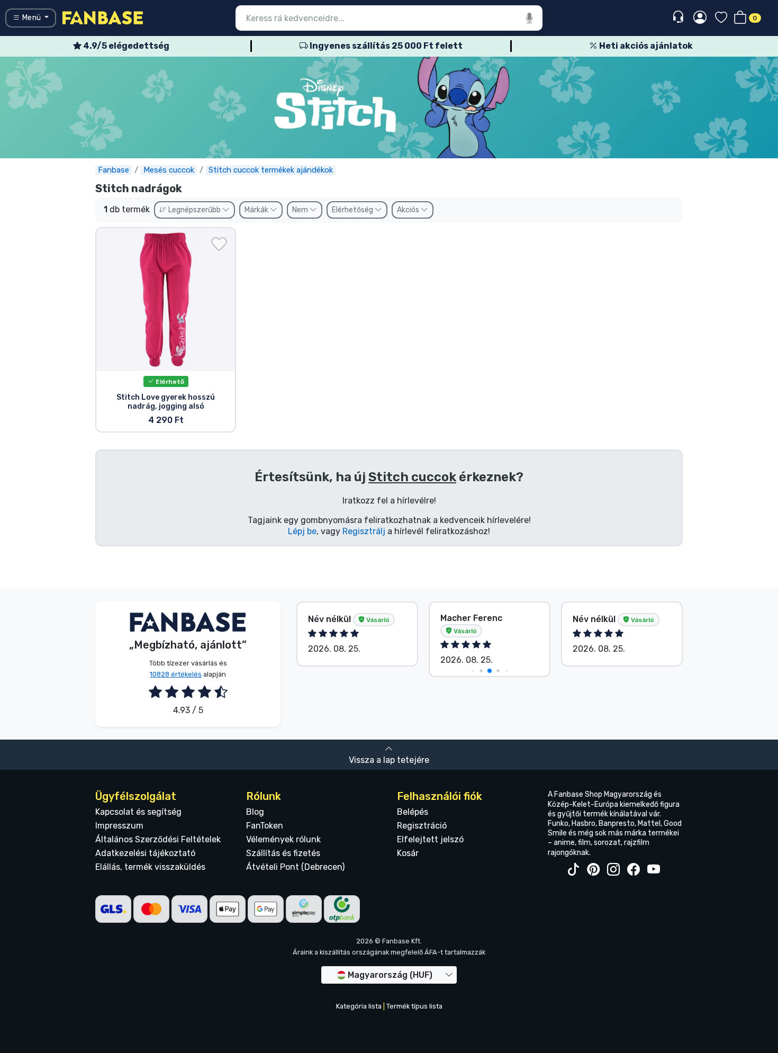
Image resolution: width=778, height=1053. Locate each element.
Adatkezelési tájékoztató (145, 853)
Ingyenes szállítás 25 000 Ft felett (385, 46)
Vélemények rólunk (283, 839)
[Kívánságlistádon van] (219, 244)
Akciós (409, 209)
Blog (255, 812)
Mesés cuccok (168, 170)
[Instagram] (613, 869)
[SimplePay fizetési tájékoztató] (303, 908)
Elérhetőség (353, 209)
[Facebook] (633, 869)
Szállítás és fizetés (283, 853)
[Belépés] (700, 18)
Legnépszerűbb (194, 209)
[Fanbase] (102, 17)
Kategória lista (359, 1006)
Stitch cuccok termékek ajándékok (271, 170)
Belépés (412, 812)
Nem (301, 209)
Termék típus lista (414, 1006)
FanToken (264, 826)
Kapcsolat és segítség (138, 812)
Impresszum (119, 826)
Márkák (257, 209)
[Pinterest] (593, 869)
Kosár (408, 853)
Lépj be (302, 531)
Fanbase (113, 170)
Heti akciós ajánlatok (645, 46)
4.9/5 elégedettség (125, 46)
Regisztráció (422, 826)
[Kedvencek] (721, 18)
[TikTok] (573, 869)
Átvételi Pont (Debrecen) (295, 867)
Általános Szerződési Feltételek (158, 839)
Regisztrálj (363, 531)
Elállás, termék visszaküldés (150, 867)
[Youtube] (653, 869)
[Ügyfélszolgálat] (679, 17)
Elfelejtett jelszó (430, 839)
